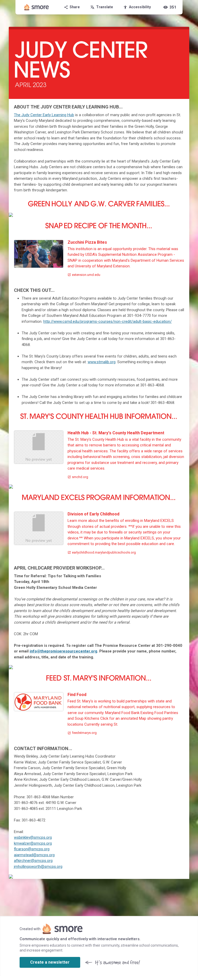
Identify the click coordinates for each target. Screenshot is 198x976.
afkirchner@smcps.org (33, 860)
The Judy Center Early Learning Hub (44, 115)
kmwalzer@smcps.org (33, 843)
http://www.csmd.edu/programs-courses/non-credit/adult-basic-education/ (107, 321)
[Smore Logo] (37, 7)
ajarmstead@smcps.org (34, 855)
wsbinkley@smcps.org (33, 837)
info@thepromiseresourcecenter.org (63, 651)
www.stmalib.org (102, 362)
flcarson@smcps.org (32, 849)
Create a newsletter (50, 962)
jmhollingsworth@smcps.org (38, 866)
